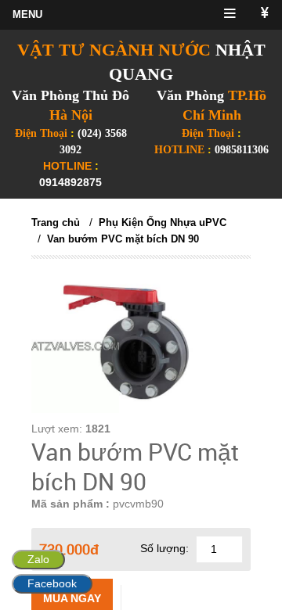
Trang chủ (55, 222)
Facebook (52, 583)
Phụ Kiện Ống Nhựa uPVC (162, 222)
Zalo (38, 559)
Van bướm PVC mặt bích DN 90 (123, 239)
